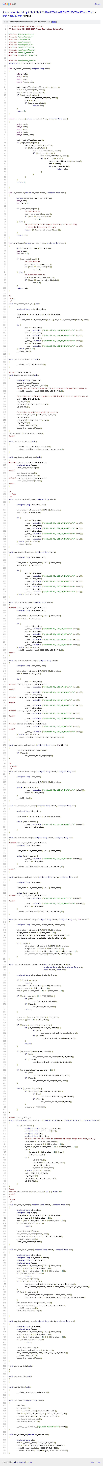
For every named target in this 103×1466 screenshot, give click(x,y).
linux (5, 12)
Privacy (22, 1462)
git (27, 12)
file (54, 22)
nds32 (12, 15)
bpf (33, 12)
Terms (29, 1462)
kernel (20, 12)
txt (92, 1462)
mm (20, 15)
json (98, 1462)
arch (5, 15)
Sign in (97, 4)
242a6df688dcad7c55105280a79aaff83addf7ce (67, 12)
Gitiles (15, 1462)
